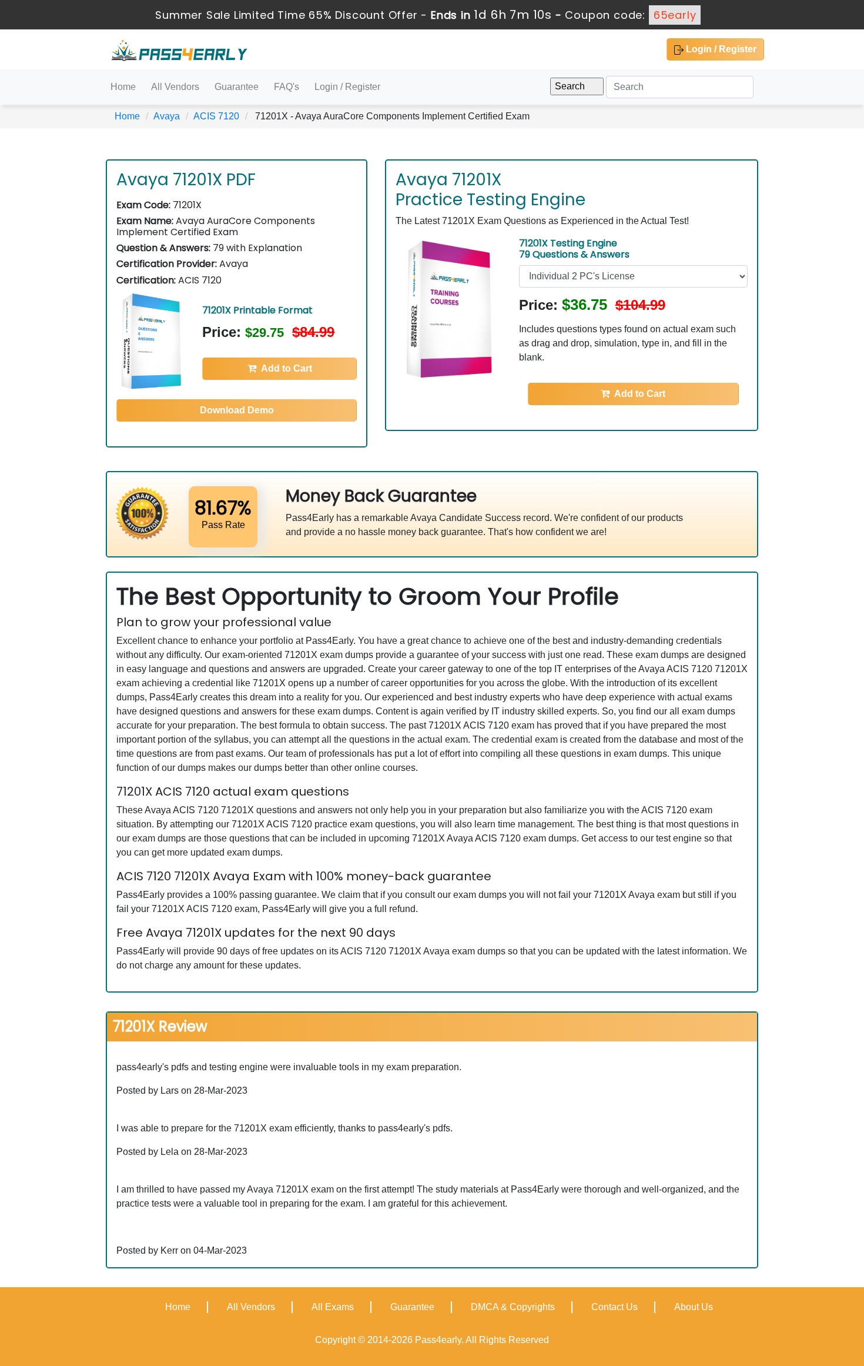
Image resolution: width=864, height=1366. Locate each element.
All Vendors (175, 87)
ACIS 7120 (216, 116)
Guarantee (237, 87)
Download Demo (237, 410)
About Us (693, 1307)
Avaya (166, 116)
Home (123, 87)
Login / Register (720, 49)
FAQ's (286, 87)
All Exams (333, 1307)
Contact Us (614, 1307)
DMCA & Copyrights (513, 1307)
